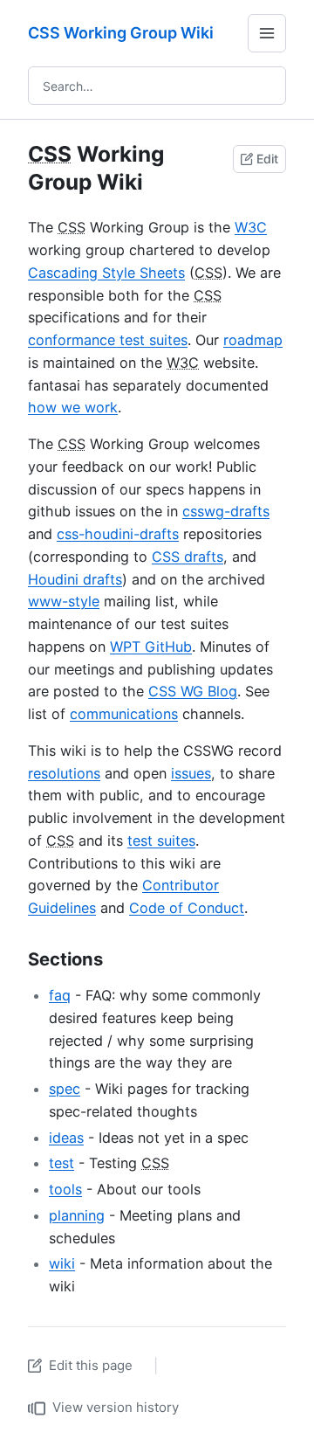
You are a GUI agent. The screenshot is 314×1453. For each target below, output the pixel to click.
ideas (66, 1137)
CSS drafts (187, 556)
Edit (267, 158)
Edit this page (91, 1365)
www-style (63, 601)
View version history (115, 1407)
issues (191, 773)
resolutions (64, 773)
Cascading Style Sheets (106, 272)
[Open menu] (267, 33)
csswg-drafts (226, 511)
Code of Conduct (186, 908)
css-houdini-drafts (118, 534)
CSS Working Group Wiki (121, 33)
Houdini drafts (75, 579)
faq (60, 995)
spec (64, 1088)
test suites (161, 840)
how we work (73, 407)
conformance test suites (108, 340)
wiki (62, 1263)
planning (77, 1215)
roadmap (253, 340)
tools (65, 1189)
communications (124, 714)
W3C (251, 227)
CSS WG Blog (192, 691)
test (61, 1163)
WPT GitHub (151, 646)
